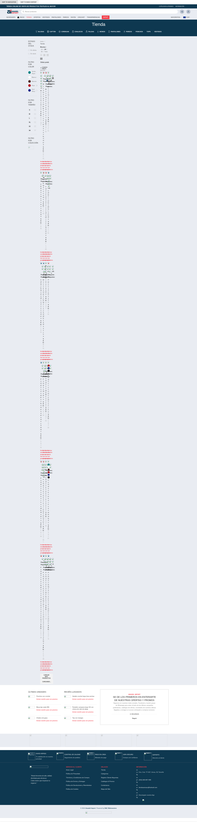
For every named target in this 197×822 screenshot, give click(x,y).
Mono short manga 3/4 (46, 280)
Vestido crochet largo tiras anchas (83, 696)
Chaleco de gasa (41, 718)
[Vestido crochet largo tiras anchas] (67, 699)
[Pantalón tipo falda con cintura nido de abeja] (41, 556)
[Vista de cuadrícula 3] (48, 55)
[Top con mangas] (67, 721)
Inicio (42, 41)
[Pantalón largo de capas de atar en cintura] (48, 556)
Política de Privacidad (73, 773)
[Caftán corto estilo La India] (48, 172)
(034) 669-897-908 (145, 780)
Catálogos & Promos (107, 781)
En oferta (33, 50)
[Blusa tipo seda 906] (31, 710)
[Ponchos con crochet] (31, 699)
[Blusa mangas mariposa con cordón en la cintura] (43, 72)
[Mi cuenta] (188, 12)
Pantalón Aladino (43, 389)
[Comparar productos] (182, 12)
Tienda (103, 770)
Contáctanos (105, 785)
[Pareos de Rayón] (48, 263)
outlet (105, 17)
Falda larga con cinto (43, 187)
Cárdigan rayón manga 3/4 (41, 200)
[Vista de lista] (41, 55)
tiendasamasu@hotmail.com (148, 787)
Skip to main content (29, 2)
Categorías (104, 773)
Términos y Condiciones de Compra (77, 777)
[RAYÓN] (81, 740)
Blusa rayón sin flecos (48, 101)
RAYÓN (42, 70)
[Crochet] (152, 740)
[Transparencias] (45, 740)
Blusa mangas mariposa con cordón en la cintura (43, 114)
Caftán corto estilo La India (48, 205)
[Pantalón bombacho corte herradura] (43, 461)
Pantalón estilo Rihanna (46, 391)
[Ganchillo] (116, 740)
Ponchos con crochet (43, 696)
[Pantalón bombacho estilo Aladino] (41, 461)
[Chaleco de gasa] (31, 721)
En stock (33, 53)
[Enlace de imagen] (39, 769)
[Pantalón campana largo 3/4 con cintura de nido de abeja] (43, 556)
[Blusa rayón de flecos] (46, 72)
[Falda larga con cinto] (43, 172)
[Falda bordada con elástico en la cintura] (46, 172)
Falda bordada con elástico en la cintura (46, 211)
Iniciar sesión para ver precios (50, 165)
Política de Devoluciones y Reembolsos (79, 785)
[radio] (41, 76)
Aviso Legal (69, 770)
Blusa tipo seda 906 (42, 707)
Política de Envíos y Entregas (75, 781)
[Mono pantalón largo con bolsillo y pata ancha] (43, 263)
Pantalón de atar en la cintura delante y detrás (41, 405)
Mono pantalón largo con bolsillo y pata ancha (43, 308)
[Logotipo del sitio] (12, 11)
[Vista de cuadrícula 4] (41, 58)
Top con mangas (77, 718)
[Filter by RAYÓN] (31, 147)
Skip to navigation (9, 2)
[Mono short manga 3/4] (46, 263)
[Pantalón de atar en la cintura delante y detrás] (41, 362)
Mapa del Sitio (105, 789)
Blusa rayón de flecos (46, 103)
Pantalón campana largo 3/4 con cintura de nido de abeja (82, 708)
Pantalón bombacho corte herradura (43, 502)
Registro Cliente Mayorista (109, 777)
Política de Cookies (72, 789)
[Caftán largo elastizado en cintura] (41, 263)
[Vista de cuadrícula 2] (44, 55)
